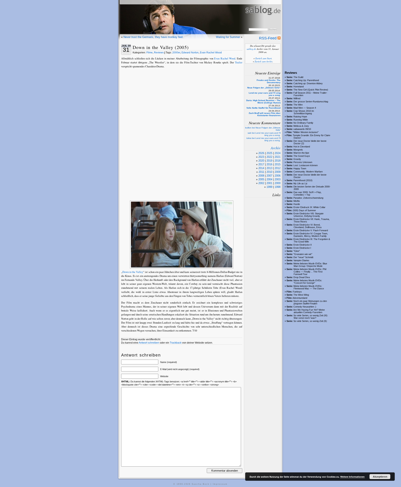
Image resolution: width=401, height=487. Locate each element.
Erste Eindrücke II (302, 244)
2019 (269, 160)
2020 (261, 160)
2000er (176, 52)
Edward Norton (190, 52)
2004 (269, 179)
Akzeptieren (380, 476)
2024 (277, 153)
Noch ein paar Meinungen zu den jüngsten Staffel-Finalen (310, 302)
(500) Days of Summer (304, 210)
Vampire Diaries (301, 260)
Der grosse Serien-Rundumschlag (310, 101)
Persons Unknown (302, 162)
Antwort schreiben (149, 342)
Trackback (175, 342)
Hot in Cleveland (301, 146)
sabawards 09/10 (302, 129)
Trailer (238, 62)
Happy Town (299, 168)
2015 (277, 164)
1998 (277, 186)
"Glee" (296, 251)
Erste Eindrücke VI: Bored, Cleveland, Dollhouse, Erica (307, 225)
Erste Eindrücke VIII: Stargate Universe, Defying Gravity (308, 214)
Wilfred (296, 98)
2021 (277, 156)
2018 (277, 160)
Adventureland (300, 298)
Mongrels (298, 149)
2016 (269, 164)
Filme (149, 52)
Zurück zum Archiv (263, 61)
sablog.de (251, 48)
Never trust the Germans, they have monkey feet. (153, 37)
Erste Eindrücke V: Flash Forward (310, 230)
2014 (261, 168)
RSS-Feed (268, 38)
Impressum (220, 484)
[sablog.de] (262, 19)
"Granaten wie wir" (302, 254)
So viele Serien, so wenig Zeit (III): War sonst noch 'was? (310, 316)
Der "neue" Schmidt (303, 257)
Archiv (275, 147)
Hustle (296, 204)
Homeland (298, 86)
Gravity (297, 159)
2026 (261, 153)
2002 (261, 183)
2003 (277, 179)
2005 (261, 179)
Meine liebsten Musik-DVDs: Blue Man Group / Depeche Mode (310, 264)
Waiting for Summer (228, 37)
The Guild (298, 77)
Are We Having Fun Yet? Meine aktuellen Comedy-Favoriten (309, 311)
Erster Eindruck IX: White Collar (309, 207)
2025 (269, 153)
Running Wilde (300, 119)
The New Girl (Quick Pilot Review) (310, 89)
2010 (269, 171)
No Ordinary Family (303, 123)
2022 (269, 156)
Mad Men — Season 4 (304, 108)
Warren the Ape (301, 153)
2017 (261, 164)
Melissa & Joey (301, 126)
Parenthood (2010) (302, 180)
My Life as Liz (300, 183)
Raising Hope (300, 116)
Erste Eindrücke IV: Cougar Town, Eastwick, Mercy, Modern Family (310, 234)
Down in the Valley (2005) (161, 47)
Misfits (296, 201)
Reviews (159, 52)
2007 (269, 175)
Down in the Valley (132, 272)
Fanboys (297, 291)
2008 (261, 175)
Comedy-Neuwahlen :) (304, 306)
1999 (269, 186)
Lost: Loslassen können (305, 165)
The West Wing (301, 295)
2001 (269, 183)
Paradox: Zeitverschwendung (308, 198)
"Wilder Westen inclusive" (306, 132)
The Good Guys (301, 156)
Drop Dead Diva (301, 277)
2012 (277, 168)
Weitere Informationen (352, 476)
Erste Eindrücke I (302, 248)
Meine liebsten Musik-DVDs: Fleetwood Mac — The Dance (308, 287)
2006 (277, 175)
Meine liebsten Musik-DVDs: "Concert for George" (307, 281)
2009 (277, 171)
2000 (277, 183)
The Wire (298, 104)
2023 (261, 156)
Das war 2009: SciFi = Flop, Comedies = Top (307, 193)
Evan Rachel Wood (211, 52)
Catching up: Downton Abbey (308, 83)
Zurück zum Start (263, 58)
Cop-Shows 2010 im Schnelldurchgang (303, 112)
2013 (269, 168)
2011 (261, 171)
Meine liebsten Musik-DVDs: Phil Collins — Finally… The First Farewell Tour (309, 271)
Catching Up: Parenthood (306, 80)
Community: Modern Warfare (308, 171)
